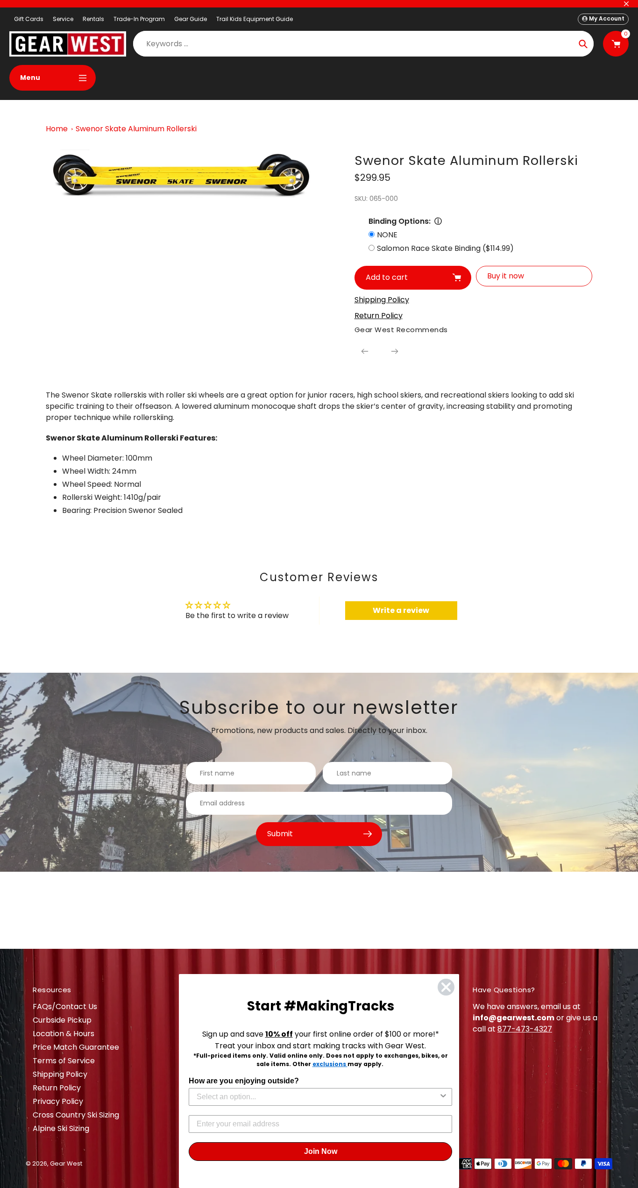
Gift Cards (28, 19)
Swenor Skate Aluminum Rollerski (136, 128)
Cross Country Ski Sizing (76, 1115)
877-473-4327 (524, 1029)
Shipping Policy (60, 1074)
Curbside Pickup (62, 1020)
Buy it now (505, 275)
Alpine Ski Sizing (61, 1128)
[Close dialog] (446, 987)
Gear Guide (190, 19)
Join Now (320, 1151)
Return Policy (57, 1087)
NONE (387, 234)
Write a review (401, 610)
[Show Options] (443, 1096)
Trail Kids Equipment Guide (254, 19)
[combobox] (318, 1096)
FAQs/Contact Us (65, 1006)
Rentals (93, 19)
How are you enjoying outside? (244, 1081)
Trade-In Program (139, 19)
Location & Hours (63, 1033)
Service (63, 19)
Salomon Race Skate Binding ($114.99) (445, 248)
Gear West (66, 1163)
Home (57, 128)
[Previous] (364, 351)
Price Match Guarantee (76, 1047)
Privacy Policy (58, 1101)
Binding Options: (400, 221)
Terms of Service (64, 1060)
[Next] (394, 351)
